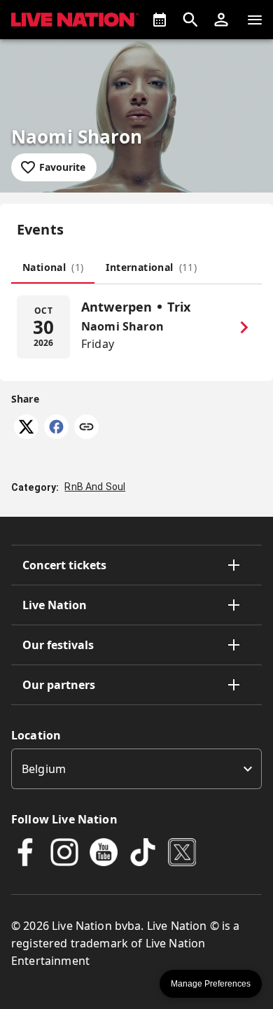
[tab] (52, 267)
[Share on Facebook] (56, 435)
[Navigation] (255, 19)
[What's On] (159, 19)
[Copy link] (86, 428)
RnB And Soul (94, 486)
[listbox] (136, 768)
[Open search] (190, 19)
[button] (221, 19)
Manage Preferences (211, 984)
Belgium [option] (44, 769)
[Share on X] (26, 435)
